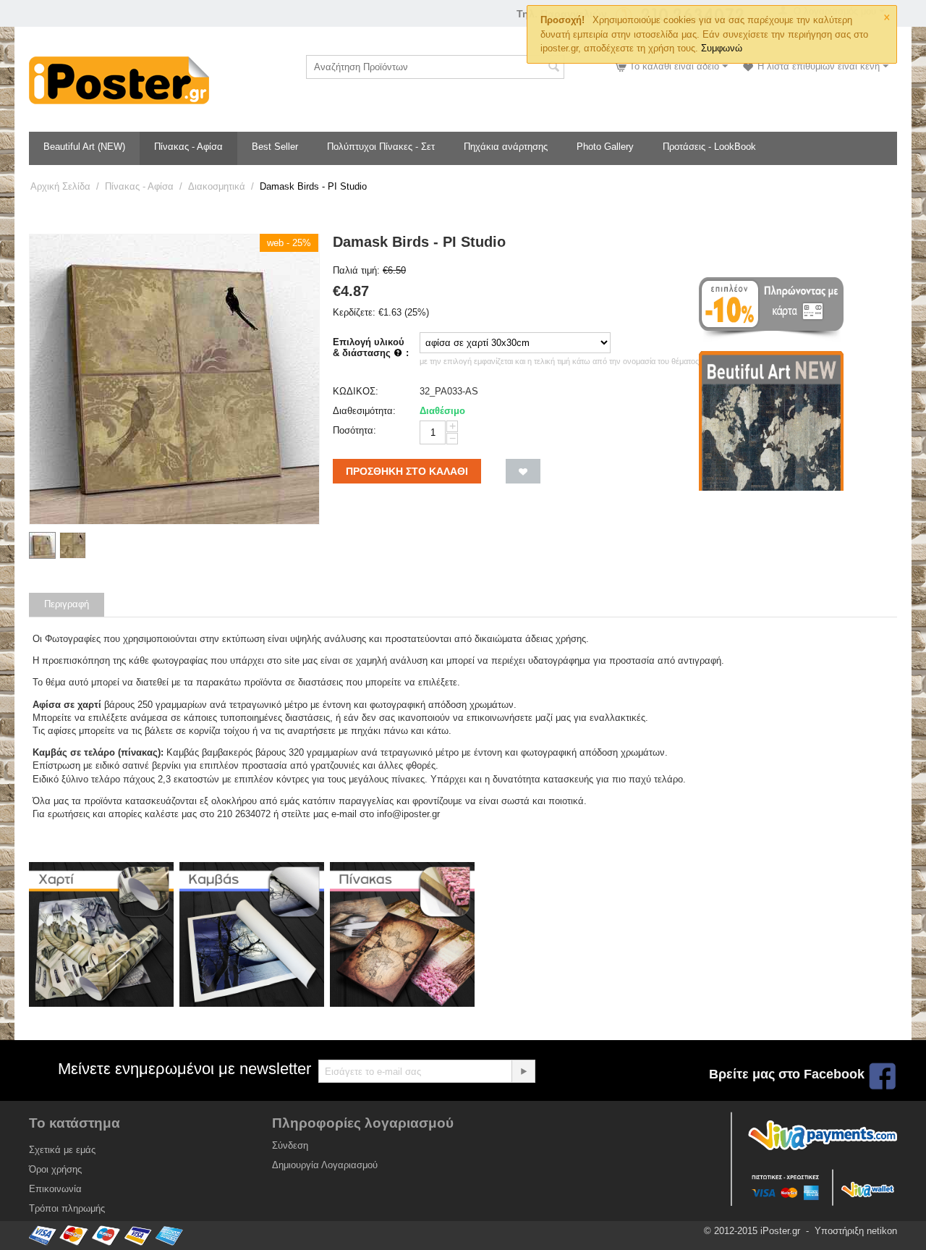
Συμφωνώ (721, 48)
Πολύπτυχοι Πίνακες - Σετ (381, 146)
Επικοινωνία (55, 1188)
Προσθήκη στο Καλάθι (407, 471)
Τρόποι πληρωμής (67, 1208)
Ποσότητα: (354, 430)
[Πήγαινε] (523, 1071)
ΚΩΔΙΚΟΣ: (355, 391)
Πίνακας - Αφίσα (188, 146)
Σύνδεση (290, 1145)
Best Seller (275, 146)
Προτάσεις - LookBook (709, 146)
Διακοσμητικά (216, 186)
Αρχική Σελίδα (60, 186)
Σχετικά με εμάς (62, 1149)
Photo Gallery (605, 146)
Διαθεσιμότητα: (364, 410)
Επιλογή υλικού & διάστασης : (371, 347)
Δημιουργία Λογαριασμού (325, 1165)
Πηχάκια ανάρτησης (506, 146)
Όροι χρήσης (55, 1169)
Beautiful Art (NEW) (84, 146)
